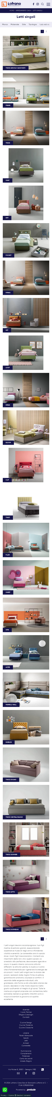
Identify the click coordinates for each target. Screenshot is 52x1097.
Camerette (26, 1046)
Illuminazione (26, 1051)
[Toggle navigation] (48, 4)
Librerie (26, 1033)
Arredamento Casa (23, 10)
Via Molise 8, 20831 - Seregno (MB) (22, 1069)
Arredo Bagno (26, 1061)
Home (12, 10)
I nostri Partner (26, 1012)
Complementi (26, 1053)
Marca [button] (5, 24)
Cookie (11, 1095)
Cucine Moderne (26, 1025)
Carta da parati (26, 1058)
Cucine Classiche (26, 1028)
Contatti (26, 1017)
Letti (26, 1040)
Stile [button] (24, 24)
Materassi (26, 1056)
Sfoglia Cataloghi (26, 1015)
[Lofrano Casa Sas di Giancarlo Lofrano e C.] (11, 4)
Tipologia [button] (33, 24)
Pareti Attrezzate (26, 1035)
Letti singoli (37, 10)
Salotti (26, 1038)
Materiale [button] (15, 24)
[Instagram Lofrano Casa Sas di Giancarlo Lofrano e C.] (38, 4)
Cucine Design (26, 1022)
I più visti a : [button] (45, 24)
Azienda (26, 1010)
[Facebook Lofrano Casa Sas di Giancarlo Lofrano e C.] (34, 4)
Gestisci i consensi (24, 1095)
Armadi (26, 1043)
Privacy (3, 1095)
